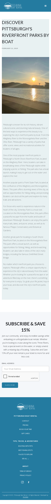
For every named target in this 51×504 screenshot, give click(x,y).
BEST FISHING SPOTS (25, 450)
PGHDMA (25, 497)
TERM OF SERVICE (25, 471)
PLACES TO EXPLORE (26, 454)
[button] (46, 6)
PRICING (25, 425)
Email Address (8, 363)
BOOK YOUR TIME (25, 429)
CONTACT (25, 421)
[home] (12, 5)
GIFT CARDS (25, 434)
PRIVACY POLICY (25, 475)
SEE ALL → (25, 459)
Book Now (5, 502)
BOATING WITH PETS (25, 446)
